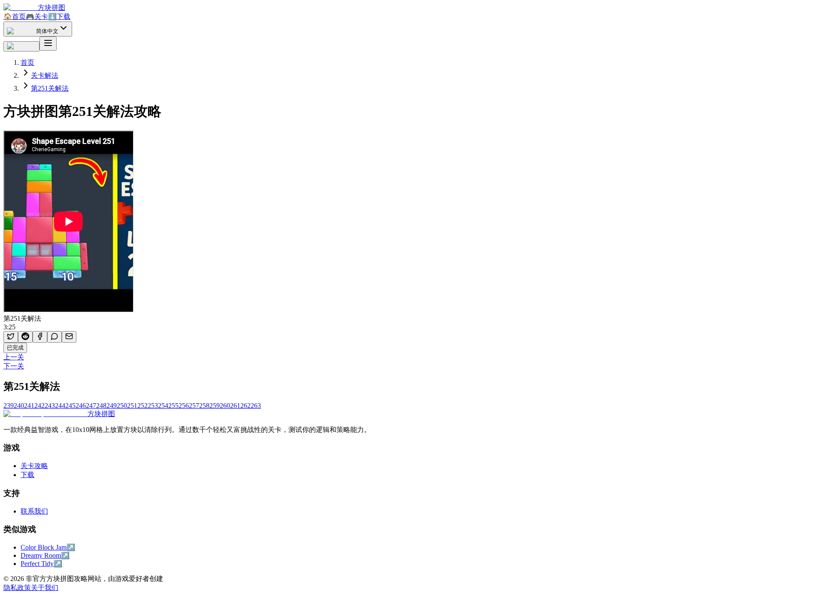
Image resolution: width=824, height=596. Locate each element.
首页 (14, 16)
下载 (59, 16)
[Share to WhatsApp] (54, 337)
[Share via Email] (69, 337)
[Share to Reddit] (25, 337)
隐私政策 (17, 587)
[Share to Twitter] (10, 337)
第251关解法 (50, 88)
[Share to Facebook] (40, 337)
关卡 (37, 16)
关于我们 (44, 587)
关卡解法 (44, 75)
